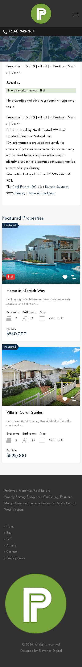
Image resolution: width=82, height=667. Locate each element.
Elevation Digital (50, 651)
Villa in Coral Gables (24, 413)
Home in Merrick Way (25, 291)
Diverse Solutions (56, 187)
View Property (41, 272)
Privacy (20, 193)
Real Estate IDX (24, 187)
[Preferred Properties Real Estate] (41, 22)
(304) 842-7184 (21, 32)
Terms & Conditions (41, 193)
